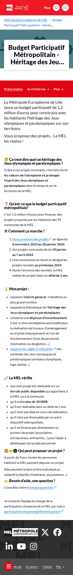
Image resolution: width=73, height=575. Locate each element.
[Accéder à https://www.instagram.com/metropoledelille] (33, 546)
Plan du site (15, 566)
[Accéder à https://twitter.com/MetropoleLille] (45, 532)
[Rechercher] (56, 7)
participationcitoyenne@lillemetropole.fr (32, 511)
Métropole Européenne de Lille (25, 20)
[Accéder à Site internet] (21, 532)
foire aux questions (40, 487)
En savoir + (32, 566)
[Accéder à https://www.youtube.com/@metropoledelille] (21, 546)
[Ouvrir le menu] (8, 566)
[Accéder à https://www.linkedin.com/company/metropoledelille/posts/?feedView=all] (9, 546)
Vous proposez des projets (30, 239)
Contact (47, 566)
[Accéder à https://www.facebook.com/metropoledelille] (57, 532)
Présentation (13, 89)
